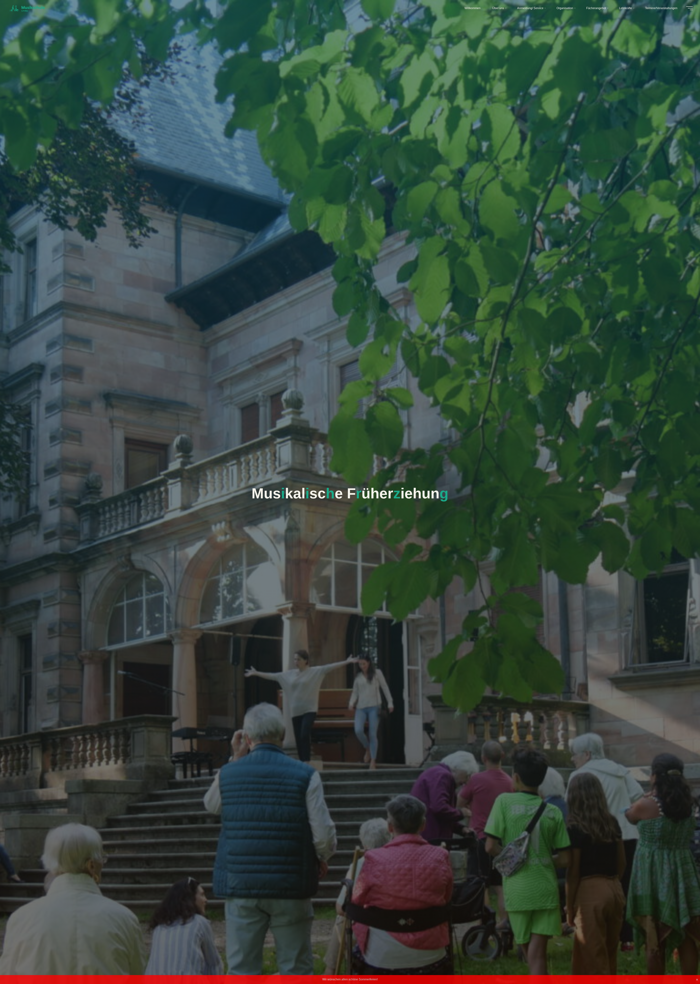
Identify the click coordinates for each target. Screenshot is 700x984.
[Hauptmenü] (689, 8)
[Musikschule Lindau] (27, 8)
